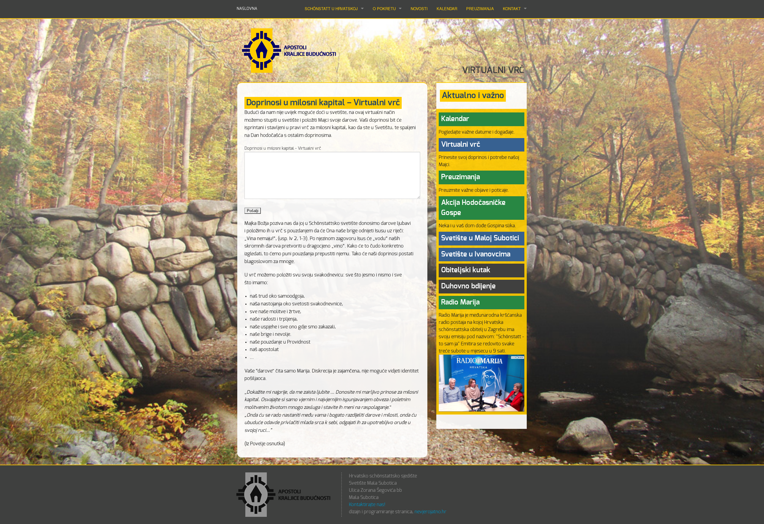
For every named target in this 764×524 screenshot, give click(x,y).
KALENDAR (447, 8)
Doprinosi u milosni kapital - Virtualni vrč (282, 148)
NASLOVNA (247, 9)
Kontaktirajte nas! (367, 504)
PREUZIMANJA (480, 8)
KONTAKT (512, 8)
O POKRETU (384, 8)
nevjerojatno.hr (430, 511)
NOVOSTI (419, 8)
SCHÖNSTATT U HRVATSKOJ (331, 8)
